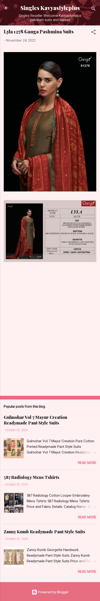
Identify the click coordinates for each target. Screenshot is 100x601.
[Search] (93, 9)
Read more (87, 463)
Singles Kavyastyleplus (50, 7)
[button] (93, 32)
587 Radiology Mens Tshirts (31, 477)
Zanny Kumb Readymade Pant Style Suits (44, 531)
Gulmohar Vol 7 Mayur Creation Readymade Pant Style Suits (35, 420)
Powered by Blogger (53, 592)
